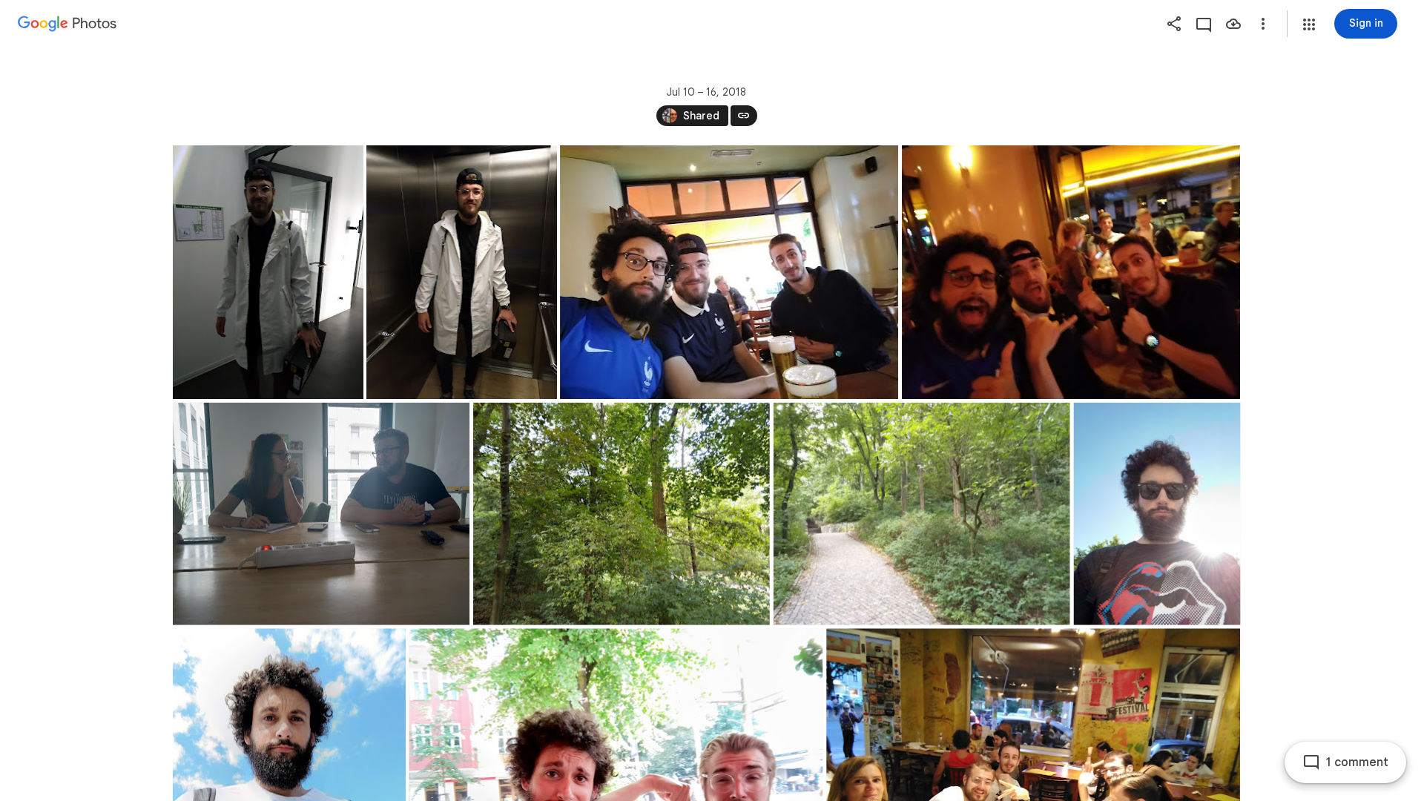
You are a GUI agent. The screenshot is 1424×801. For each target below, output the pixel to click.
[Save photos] (1233, 24)
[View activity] (1204, 24)
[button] (1309, 24)
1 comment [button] (1357, 762)
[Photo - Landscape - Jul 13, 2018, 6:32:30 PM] (921, 514)
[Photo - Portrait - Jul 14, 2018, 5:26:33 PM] (1156, 514)
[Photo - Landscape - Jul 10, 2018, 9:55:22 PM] (1071, 272)
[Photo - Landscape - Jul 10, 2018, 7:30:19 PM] (729, 272)
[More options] (1263, 24)
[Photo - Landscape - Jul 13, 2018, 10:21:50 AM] (321, 514)
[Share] (1174, 24)
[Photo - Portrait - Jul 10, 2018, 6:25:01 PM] (461, 272)
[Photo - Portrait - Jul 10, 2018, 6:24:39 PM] (268, 272)
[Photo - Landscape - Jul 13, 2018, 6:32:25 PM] (620, 514)
